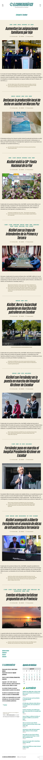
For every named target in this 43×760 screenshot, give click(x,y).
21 (34, 678)
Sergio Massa (17, 86)
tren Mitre (18, 580)
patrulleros (24, 362)
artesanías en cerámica (11, 641)
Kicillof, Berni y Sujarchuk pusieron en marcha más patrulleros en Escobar (21, 308)
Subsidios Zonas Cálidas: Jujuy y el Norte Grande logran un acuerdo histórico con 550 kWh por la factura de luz (31, 693)
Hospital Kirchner (18, 433)
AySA (28, 576)
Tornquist (22, 643)
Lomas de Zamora (21, 226)
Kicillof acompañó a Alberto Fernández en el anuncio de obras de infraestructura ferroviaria (21, 523)
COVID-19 (13, 503)
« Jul (24, 683)
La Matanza (16, 226)
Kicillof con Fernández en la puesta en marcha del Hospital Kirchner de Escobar (21, 381)
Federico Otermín (21, 287)
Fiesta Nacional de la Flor (14, 213)
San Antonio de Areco (17, 643)
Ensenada (26, 224)
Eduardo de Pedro (33, 431)
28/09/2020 (22, 388)
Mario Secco (13, 289)
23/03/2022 (22, 108)
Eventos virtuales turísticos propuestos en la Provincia (21, 597)
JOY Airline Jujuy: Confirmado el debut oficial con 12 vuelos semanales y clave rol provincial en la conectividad (31, 705)
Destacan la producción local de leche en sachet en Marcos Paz (21, 102)
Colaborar (4, 653)
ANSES (18, 84)
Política (26, 96)
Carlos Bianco (16, 286)
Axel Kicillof (14, 212)
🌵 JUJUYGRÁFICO (29, 688)
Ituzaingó (11, 226)
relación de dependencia (11, 86)
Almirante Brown (16, 224)
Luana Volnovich (24, 433)
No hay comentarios (30, 36)
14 (34, 676)
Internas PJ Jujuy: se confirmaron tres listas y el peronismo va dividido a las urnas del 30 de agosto (31, 718)
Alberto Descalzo (10, 284)
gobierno (19, 288)
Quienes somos (5, 651)
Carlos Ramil (34, 84)
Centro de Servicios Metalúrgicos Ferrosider (14, 85)
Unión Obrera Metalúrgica (24, 86)
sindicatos (12, 148)
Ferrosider (34, 85)
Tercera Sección (10, 291)
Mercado (26, 147)
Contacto (4, 657)
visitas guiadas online (30, 643)
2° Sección (5, 589)
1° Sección (14, 157)
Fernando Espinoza (27, 287)
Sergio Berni (17, 363)
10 (23, 676)
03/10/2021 (22, 169)
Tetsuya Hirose (12, 215)
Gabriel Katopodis (13, 433)
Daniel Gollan (29, 431)
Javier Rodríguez (26, 213)
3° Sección (10, 224)
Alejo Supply (21, 576)
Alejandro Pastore (14, 84)
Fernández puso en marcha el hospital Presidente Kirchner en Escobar (21, 452)
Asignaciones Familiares (28, 84)
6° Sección (14, 589)
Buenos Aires (18, 96)
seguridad (13, 363)
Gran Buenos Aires (21, 213)
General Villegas (34, 589)
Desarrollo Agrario (32, 212)
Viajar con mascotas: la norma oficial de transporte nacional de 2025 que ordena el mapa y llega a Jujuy (31, 724)
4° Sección (10, 589)
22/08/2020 (22, 531)
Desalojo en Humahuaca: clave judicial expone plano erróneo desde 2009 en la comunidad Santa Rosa (32, 711)
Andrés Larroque (21, 284)
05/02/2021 (22, 316)
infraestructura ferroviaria (22, 577)
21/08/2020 (22, 602)
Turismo (33, 157)
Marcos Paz (13, 96)
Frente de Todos (11, 147)
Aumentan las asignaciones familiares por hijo (21, 30)
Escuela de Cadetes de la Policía (28, 361)
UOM (29, 86)
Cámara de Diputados (30, 502)
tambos (15, 148)
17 (23, 678)
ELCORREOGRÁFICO (11, 757)
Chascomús (24, 589)
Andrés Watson (26, 284)
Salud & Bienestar (28, 373)
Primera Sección (23, 289)
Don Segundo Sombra (22, 641)
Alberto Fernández (10, 431)
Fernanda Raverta (30, 85)
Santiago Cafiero (10, 434)
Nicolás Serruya (20, 362)
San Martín (31, 226)
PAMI (33, 433)
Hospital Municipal (32, 503)
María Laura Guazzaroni (14, 362)
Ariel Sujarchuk (22, 84)
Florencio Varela (36, 224)
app (8, 147)
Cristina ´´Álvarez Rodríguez (25, 212)
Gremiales (19, 24)
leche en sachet (18, 147)
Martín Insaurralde (18, 289)
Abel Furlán (9, 84)
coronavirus (9, 503)
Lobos (39, 589)
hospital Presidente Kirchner (12, 505)
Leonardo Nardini (31, 288)
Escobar (11, 24)
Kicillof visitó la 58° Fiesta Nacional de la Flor (21, 163)
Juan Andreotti (28, 577)
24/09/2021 (22, 241)
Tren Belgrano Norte (13, 580)
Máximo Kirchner (29, 433)
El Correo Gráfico (14, 36)
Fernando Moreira (33, 287)
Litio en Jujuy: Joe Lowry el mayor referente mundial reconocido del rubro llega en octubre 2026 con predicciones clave (31, 736)
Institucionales (24, 24)
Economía (14, 24)
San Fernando (35, 515)
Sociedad (32, 24)
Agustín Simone (10, 576)
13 (31, 676)
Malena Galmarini (10, 578)
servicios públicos (32, 289)
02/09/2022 (22, 36)
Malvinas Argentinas (22, 515)
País (28, 24)
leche (15, 147)
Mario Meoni (22, 578)
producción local (30, 147)
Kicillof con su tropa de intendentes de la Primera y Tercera (21, 234)
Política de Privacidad (21, 757)
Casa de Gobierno (21, 286)
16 (39, 676)
